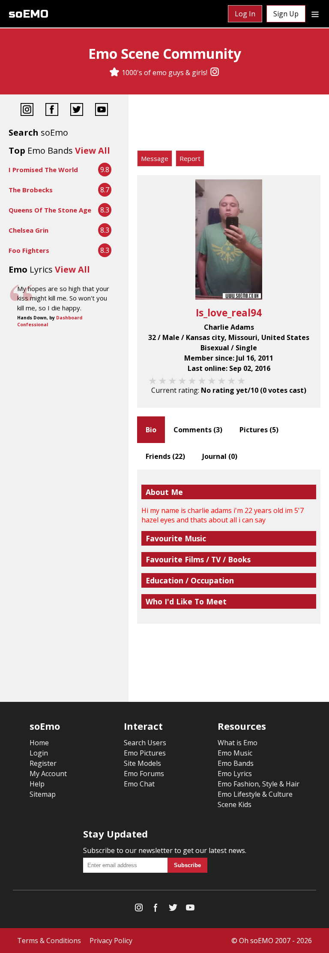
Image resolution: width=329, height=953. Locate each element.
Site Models (142, 763)
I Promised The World (43, 169)
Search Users (145, 742)
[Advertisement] (228, 124)
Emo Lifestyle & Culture (255, 794)
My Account (48, 773)
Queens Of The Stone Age (50, 210)
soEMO (28, 14)
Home (39, 742)
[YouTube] (101, 110)
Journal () (219, 456)
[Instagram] (214, 72)
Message (154, 158)
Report (189, 158)
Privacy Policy (111, 940)
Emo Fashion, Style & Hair (258, 784)
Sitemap (43, 794)
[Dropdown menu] (315, 14)
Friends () (165, 456)
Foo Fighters (29, 250)
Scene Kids (234, 804)
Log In (245, 13)
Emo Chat (139, 784)
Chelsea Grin (28, 230)
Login (39, 753)
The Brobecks (31, 189)
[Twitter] (76, 110)
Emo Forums (144, 773)
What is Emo (237, 742)
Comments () (197, 429)
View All (92, 150)
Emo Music (235, 753)
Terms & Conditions (49, 940)
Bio (151, 429)
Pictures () (258, 429)
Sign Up (286, 13)
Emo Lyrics (235, 773)
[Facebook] (51, 110)
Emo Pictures (145, 753)
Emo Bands (236, 763)
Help (37, 784)
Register (43, 763)
